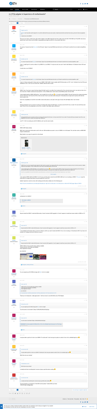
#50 (86, 211)
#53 (86, 269)
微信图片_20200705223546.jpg (28, 148)
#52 (86, 236)
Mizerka (14, 197)
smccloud (14, 338)
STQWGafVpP (14, 349)
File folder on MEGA (26, 200)
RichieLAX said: (24, 304)
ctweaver (14, 76)
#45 (86, 88)
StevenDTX (13, 59)
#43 (86, 55)
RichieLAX (14, 273)
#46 (86, 110)
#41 (86, 26)
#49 (86, 193)
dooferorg (14, 91)
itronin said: (23, 284)
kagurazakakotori (14, 163)
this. (41, 272)
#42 (86, 44)
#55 (86, 300)
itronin (13, 225)
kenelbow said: (24, 59)
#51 (86, 221)
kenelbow (14, 48)
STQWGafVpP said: (24, 363)
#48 (86, 158)
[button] (20, 9)
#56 (86, 314)
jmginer (11, 15)
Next (22, 23)
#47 (86, 125)
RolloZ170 (14, 377)
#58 (86, 345)
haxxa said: (23, 225)
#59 (86, 359)
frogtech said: (23, 30)
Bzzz (14, 30)
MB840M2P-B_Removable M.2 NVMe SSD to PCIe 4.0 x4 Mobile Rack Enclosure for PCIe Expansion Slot (43, 324)
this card (35, 47)
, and (27, 264)
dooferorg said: (24, 114)
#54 (86, 280)
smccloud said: (24, 349)
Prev (11, 23)
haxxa (14, 214)
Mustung (14, 129)
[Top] (85, 399)
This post (79, 177)
